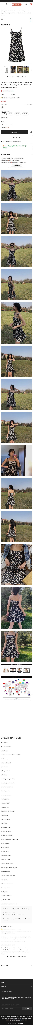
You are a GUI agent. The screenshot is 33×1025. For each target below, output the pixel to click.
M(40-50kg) (3, 113)
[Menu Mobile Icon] (2, 4)
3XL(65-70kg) (4, 117)
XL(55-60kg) (17, 113)
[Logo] (16, 4)
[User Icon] (26, 4)
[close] (31, 1)
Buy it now (16, 137)
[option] (16, 43)
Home (2, 9)
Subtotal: (3, 127)
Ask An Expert (22, 76)
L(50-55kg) (10, 113)
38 (3, 141)
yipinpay (13, 94)
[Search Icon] (6, 4)
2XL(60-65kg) (25, 113)
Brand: (2, 94)
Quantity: (3, 121)
